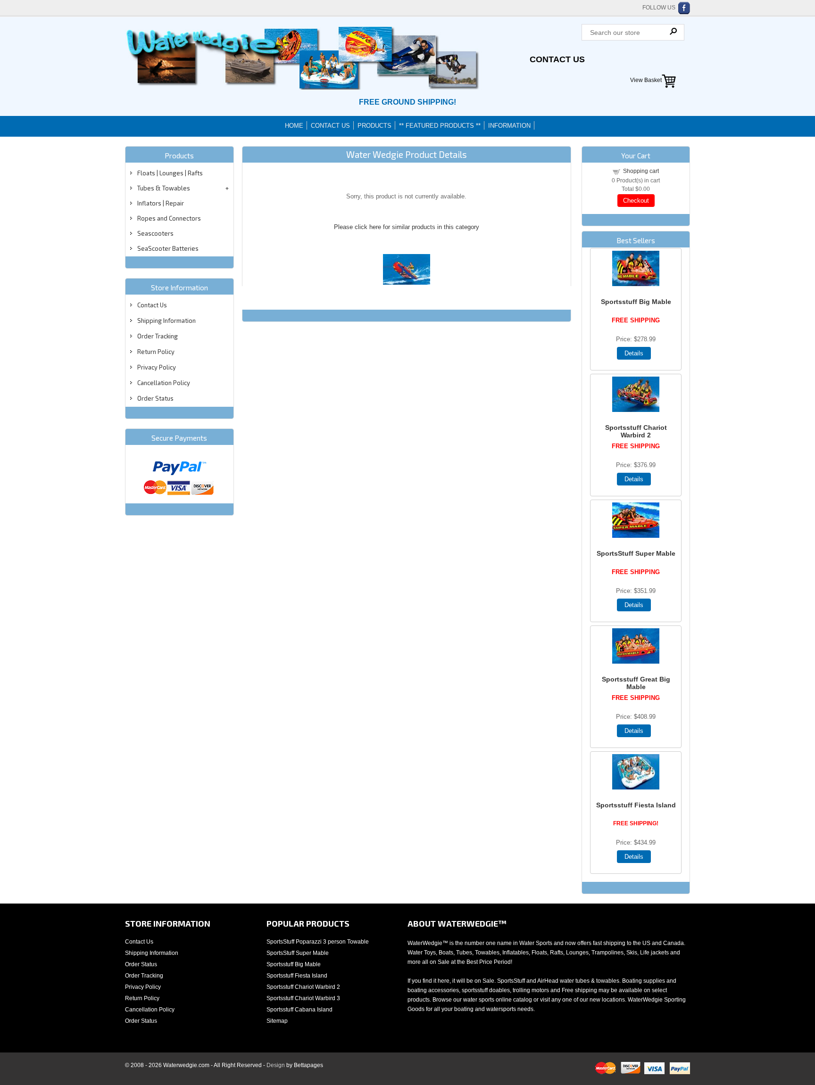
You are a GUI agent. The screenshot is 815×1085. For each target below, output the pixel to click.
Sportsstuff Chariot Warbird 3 (303, 998)
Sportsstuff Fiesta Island (636, 805)
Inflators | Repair (160, 203)
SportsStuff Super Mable (636, 553)
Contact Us (557, 59)
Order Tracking (157, 336)
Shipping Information (166, 320)
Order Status (155, 398)
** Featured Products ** (440, 125)
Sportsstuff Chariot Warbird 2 (636, 431)
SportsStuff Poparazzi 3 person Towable (317, 941)
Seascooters (155, 233)
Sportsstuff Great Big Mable (636, 682)
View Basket (646, 80)
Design (275, 1065)
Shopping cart (641, 171)
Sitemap (277, 1021)
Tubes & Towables (163, 188)
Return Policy (156, 351)
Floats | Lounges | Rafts (170, 173)
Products (374, 125)
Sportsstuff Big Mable (636, 301)
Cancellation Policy (163, 382)
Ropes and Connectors (169, 218)
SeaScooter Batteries (168, 248)
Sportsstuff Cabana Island (299, 1009)
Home (294, 125)
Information (509, 125)
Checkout (636, 200)
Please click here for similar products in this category (406, 226)
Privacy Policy (156, 367)
